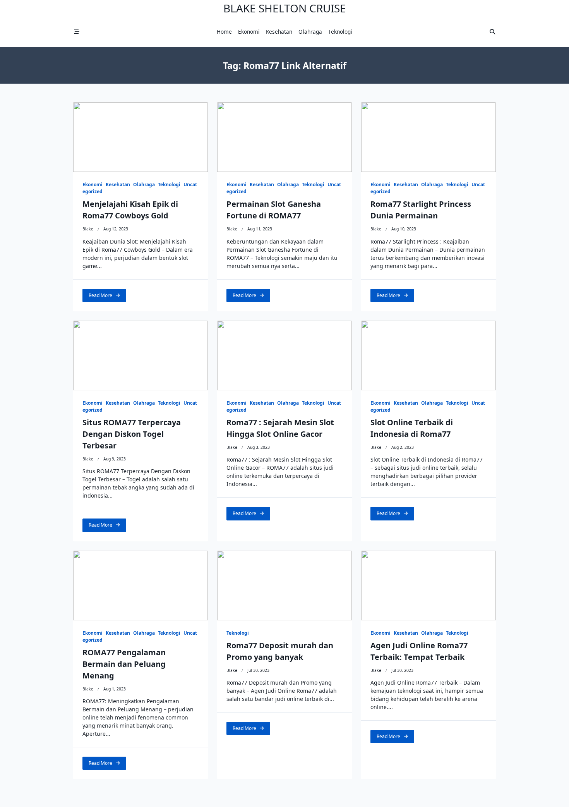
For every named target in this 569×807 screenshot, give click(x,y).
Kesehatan (279, 31)
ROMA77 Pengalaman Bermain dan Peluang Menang (124, 664)
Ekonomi (249, 31)
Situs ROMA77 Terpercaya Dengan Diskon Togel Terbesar (131, 434)
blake (87, 229)
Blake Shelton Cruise (284, 8)
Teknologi (340, 31)
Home (224, 31)
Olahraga (310, 31)
